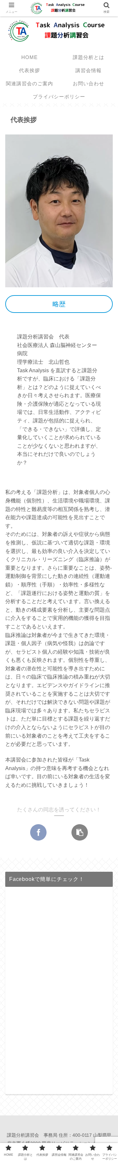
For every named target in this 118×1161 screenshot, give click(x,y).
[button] (104, 768)
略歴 (59, 304)
